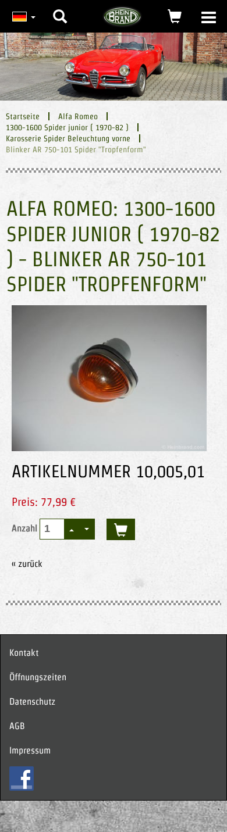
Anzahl (26, 528)
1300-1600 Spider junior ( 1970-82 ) (67, 127)
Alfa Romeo (78, 116)
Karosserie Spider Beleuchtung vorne (68, 138)
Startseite (23, 116)
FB (21, 778)
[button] (60, 8)
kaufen (121, 529)
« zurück (27, 564)
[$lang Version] (22, 16)
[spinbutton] (53, 529)
